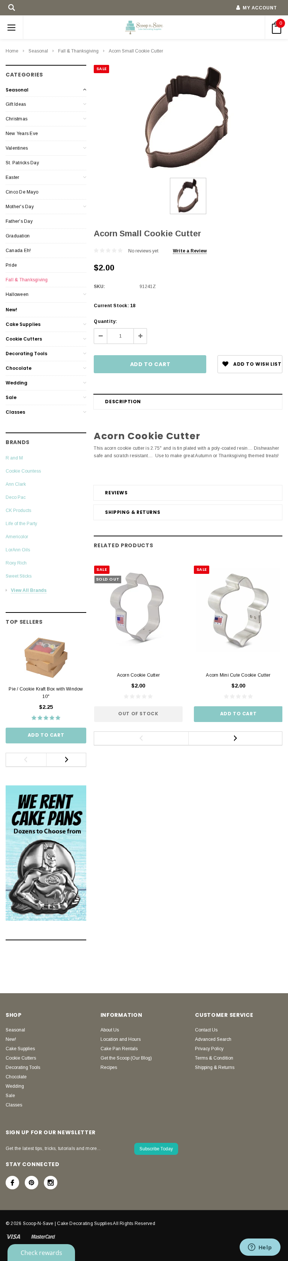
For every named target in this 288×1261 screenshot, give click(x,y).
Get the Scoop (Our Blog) (126, 1058)
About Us (109, 1030)
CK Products (18, 510)
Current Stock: (114, 305)
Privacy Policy (209, 1048)
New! (11, 309)
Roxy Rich (16, 563)
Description (123, 401)
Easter (12, 177)
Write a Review (190, 251)
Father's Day (19, 221)
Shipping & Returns (132, 512)
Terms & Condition (214, 1058)
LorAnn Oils (18, 549)
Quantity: (105, 321)
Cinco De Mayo (22, 192)
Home (12, 51)
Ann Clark (16, 484)
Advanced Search (213, 1039)
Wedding (16, 383)
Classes (15, 412)
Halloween (17, 294)
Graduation (18, 236)
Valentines (17, 148)
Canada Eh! (18, 250)
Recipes (108, 1067)
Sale (11, 397)
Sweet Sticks (19, 576)
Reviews (116, 492)
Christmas (16, 119)
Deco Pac (16, 497)
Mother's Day (20, 206)
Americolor (17, 536)
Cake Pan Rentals (119, 1048)
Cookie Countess (23, 471)
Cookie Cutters (24, 339)
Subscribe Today (156, 1148)
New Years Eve (22, 133)
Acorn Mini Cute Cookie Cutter (238, 675)
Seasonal (38, 51)
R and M (14, 458)
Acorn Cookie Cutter (138, 675)
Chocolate (19, 368)
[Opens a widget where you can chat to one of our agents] (259, 1247)
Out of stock (138, 713)
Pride (11, 265)
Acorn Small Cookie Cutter (136, 51)
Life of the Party (21, 523)
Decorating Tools (26, 353)
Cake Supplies (23, 324)
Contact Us (206, 1030)
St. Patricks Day (22, 162)
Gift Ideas (16, 104)
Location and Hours (120, 1039)
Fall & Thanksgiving (78, 51)
